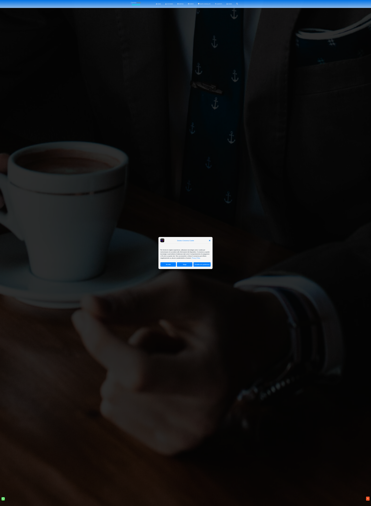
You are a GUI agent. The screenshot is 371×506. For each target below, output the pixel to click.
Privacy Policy (196, 258)
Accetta (168, 264)
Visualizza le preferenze (202, 264)
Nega (184, 264)
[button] (210, 241)
